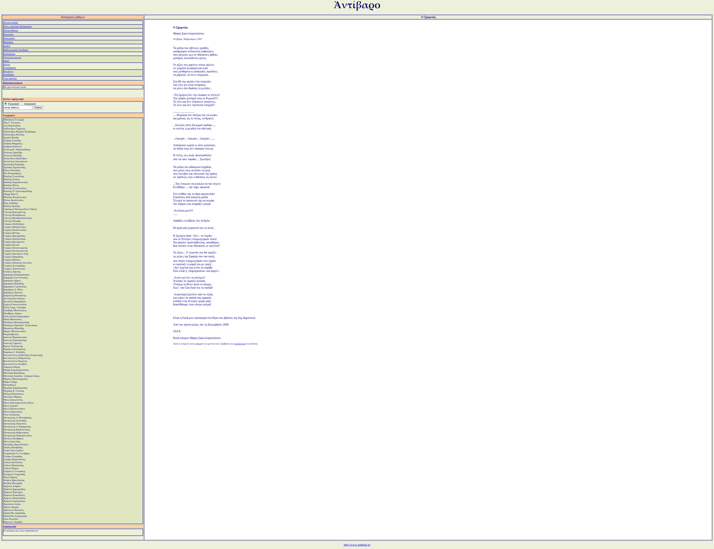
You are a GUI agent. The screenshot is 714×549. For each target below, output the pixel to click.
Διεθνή (7, 46)
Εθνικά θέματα (11, 30)
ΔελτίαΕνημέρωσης (10, 66)
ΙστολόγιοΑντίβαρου (9, 73)
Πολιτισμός (9, 38)
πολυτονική (240, 343)
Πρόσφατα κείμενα (12, 82)
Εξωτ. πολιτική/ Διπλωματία (18, 26)
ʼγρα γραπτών (10, 78)
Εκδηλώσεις (9, 53)
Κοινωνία (8, 34)
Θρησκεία (8, 42)
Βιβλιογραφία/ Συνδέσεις (16, 49)
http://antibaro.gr (357, 544)
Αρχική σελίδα (11, 22)
